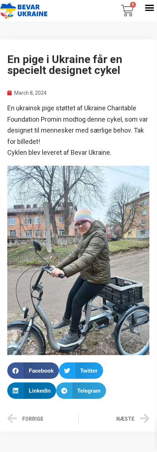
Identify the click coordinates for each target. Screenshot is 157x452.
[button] (149, 7)
